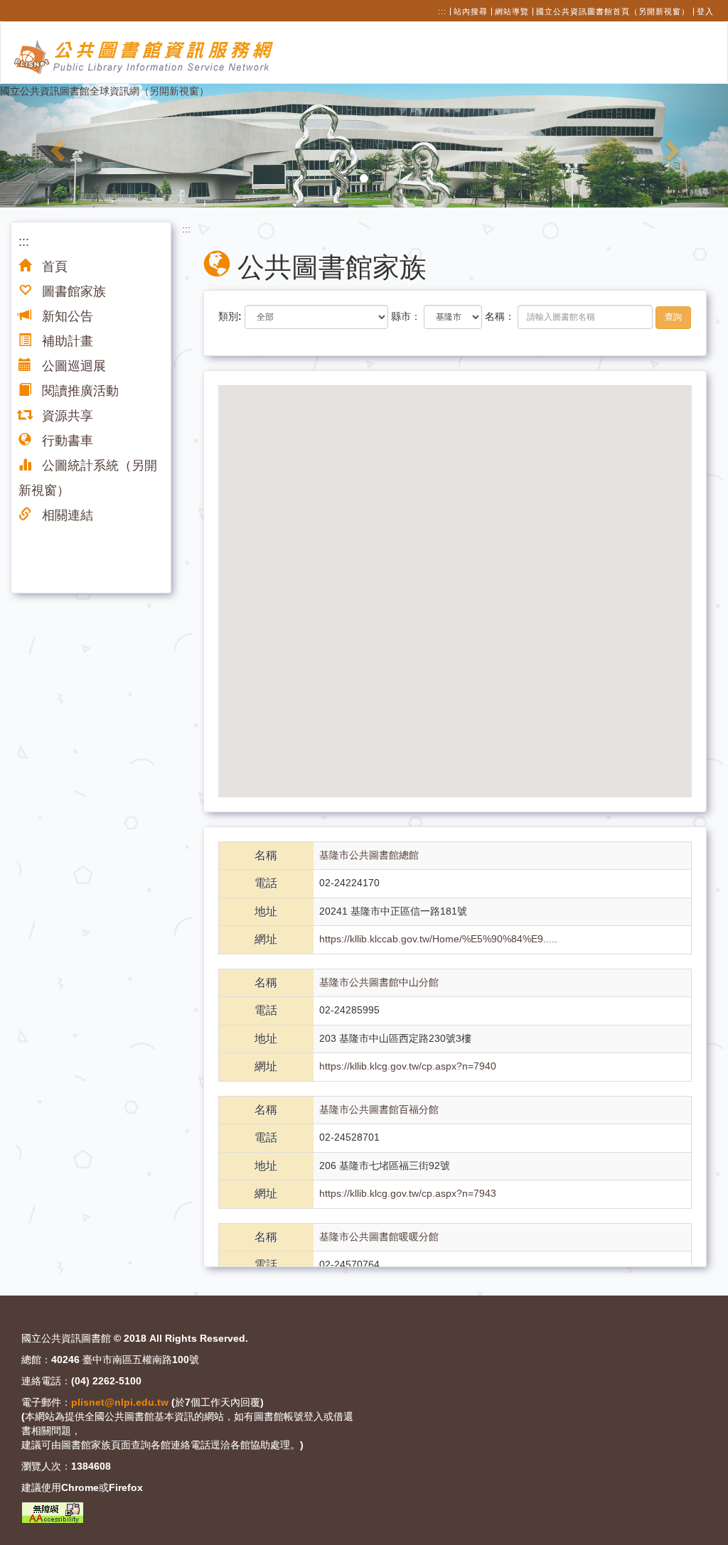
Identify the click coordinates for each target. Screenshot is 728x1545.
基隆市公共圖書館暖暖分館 (379, 1236)
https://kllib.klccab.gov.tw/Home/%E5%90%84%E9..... (438, 938)
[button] (54, 146)
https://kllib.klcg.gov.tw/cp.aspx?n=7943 (407, 1193)
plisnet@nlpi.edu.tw (119, 1402)
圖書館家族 (72, 291)
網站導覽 (512, 11)
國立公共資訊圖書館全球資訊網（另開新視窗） (104, 91)
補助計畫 (65, 341)
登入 (705, 11)
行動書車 (65, 441)
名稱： (500, 316)
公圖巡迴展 (72, 366)
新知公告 (65, 316)
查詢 (673, 317)
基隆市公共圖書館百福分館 (379, 1109)
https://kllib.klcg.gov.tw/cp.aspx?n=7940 (407, 1066)
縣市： (406, 316)
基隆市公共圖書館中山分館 (379, 982)
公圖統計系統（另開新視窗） (87, 477)
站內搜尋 (471, 11)
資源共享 (65, 416)
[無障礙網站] (52, 1513)
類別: (230, 316)
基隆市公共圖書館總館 (369, 855)
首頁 (53, 266)
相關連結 (65, 515)
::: (442, 11)
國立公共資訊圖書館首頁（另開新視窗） (613, 11)
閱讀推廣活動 (78, 391)
